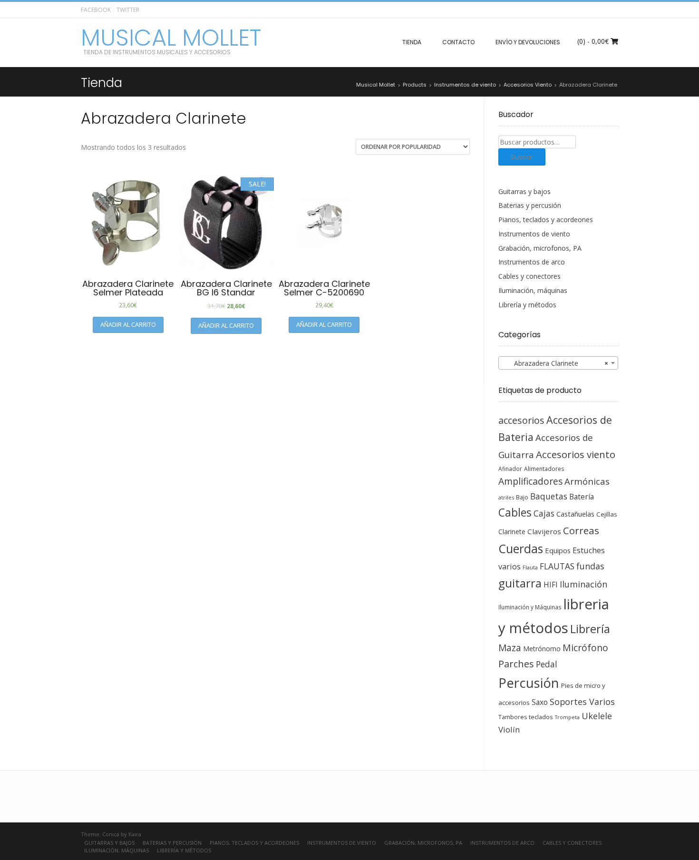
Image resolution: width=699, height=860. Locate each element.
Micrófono (585, 647)
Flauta (530, 567)
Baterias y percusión (529, 205)
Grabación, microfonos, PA (540, 248)
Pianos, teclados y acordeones (545, 219)
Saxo (540, 702)
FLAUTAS (557, 566)
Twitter (127, 10)
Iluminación (583, 584)
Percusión (528, 683)
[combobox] (558, 363)
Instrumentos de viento (534, 233)
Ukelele (597, 716)
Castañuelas (575, 513)
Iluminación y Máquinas (530, 607)
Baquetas (548, 496)
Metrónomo (542, 648)
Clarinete (511, 531)
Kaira (134, 834)
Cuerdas (520, 549)
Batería (581, 496)
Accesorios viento (575, 454)
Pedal (546, 664)
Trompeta (567, 717)
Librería (590, 628)
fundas (590, 566)
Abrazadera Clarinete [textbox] (556, 363)
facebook (96, 10)
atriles (506, 497)
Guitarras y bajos (524, 191)
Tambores (512, 717)
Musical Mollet (171, 38)
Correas (581, 530)
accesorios (521, 420)
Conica (110, 834)
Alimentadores (544, 468)
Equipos (558, 550)
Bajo (522, 497)
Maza (509, 648)
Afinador (510, 468)
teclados (541, 717)
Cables (515, 512)
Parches (516, 663)
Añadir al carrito (128, 324)
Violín (509, 729)
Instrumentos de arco (531, 261)
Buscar (522, 157)
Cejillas (606, 514)
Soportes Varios (582, 701)
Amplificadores (530, 481)
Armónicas (587, 481)
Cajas (544, 513)
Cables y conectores (529, 276)
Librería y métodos (527, 304)
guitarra (520, 583)
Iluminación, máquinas (532, 290)
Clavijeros (544, 531)
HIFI (551, 584)
